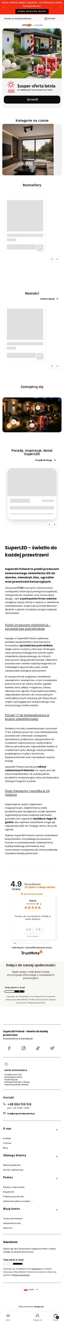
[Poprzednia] (3, 7)
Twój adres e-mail (15, 987)
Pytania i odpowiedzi (13, 1187)
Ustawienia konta (12, 1223)
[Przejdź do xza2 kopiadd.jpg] (28, 149)
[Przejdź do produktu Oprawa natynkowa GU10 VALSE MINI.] (25, 218)
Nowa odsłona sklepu (32, 11)
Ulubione (7, 1227)
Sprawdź (32, 173)
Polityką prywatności (21, 1275)
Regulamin (8, 1191)
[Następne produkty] (57, 259)
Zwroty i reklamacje (13, 1169)
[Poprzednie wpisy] (49, 524)
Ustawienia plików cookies (17, 1201)
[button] (22, 894)
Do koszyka (40, 248)
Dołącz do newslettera (19, 991)
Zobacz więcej (47, 298)
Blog (5, 1147)
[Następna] (60, 7)
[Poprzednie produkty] (52, 259)
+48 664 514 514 (19, 1104)
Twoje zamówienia (13, 1218)
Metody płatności (12, 1165)
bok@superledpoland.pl (21, 1113)
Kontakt (51, 18)
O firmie (7, 1143)
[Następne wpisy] (55, 524)
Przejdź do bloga (43, 460)
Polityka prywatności (13, 1196)
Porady (16, 501)
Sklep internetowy (30, 1306)
